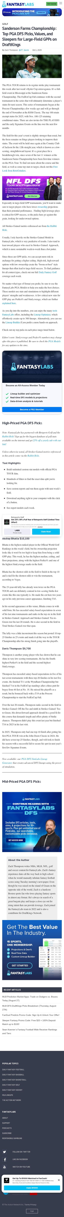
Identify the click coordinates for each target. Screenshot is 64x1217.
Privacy (33, 1204)
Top (32, 1211)
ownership (42, 206)
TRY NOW (51, 4)
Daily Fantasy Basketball (14, 1079)
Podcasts (7, 1128)
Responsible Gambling (12, 1138)
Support (6, 1123)
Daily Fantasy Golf (48, 272)
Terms (27, 1204)
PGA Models (54, 341)
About (5, 1118)
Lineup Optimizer (42, 314)
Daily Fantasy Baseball (13, 1074)
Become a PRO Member (32, 409)
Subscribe (6, 1133)
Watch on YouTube (21, 1167)
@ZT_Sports (24, 50)
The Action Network (11, 1100)
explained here (9, 303)
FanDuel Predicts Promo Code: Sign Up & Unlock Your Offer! (30, 1015)
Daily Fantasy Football (13, 1069)
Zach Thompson (11, 50)
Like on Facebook (20, 1159)
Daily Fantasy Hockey (12, 1090)
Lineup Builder (12, 322)
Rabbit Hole (8, 436)
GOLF (5, 23)
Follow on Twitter (21, 1152)
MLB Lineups (7, 1095)
